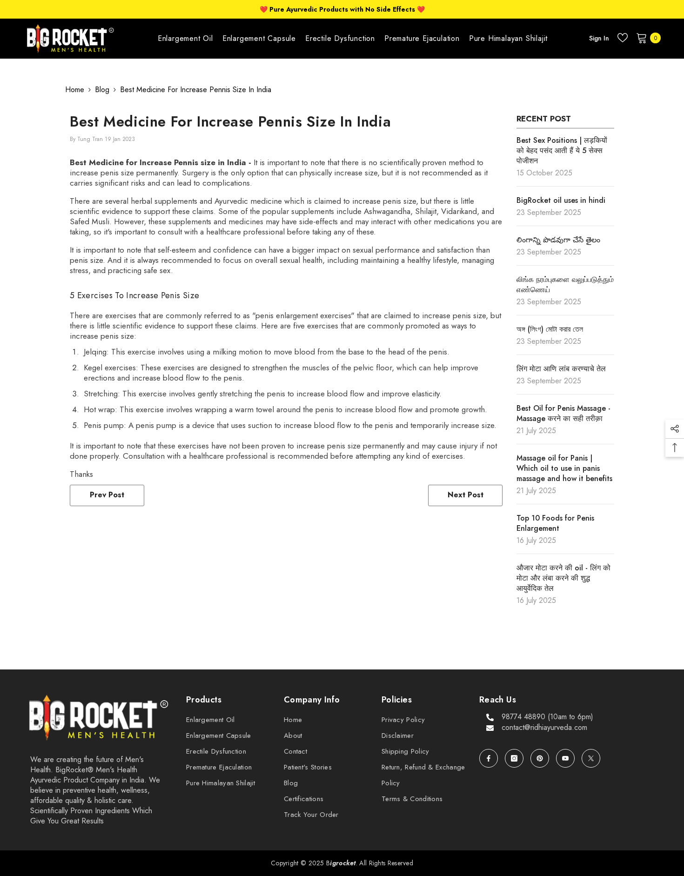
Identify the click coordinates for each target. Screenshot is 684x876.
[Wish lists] (622, 38)
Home (74, 90)
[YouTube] (565, 758)
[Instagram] (514, 758)
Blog (102, 89)
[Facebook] (488, 758)
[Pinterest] (539, 758)
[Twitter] (591, 758)
